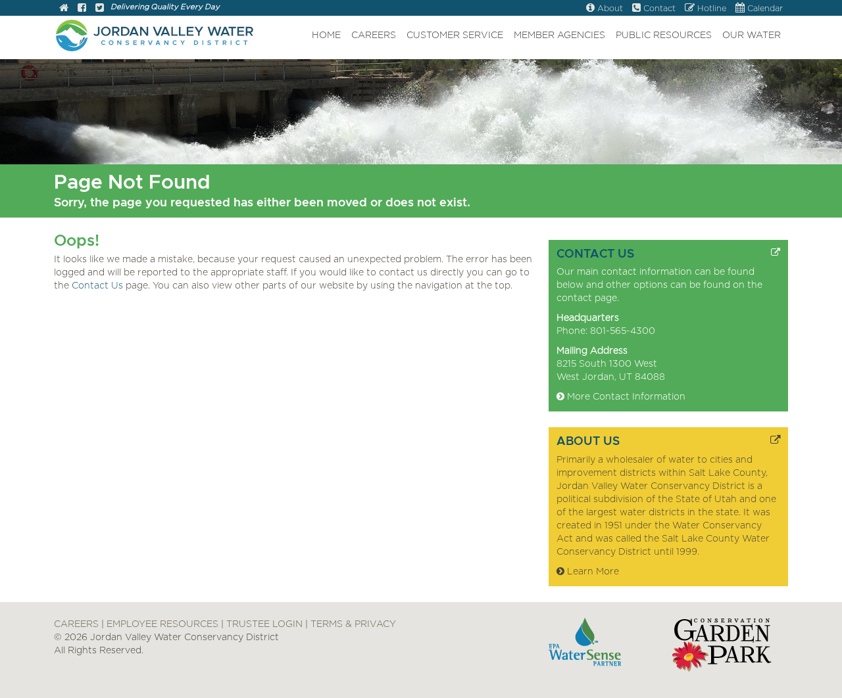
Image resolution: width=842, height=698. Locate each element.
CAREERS (373, 35)
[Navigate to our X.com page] (99, 9)
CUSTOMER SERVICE (455, 35)
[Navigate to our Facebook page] (81, 9)
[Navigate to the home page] (64, 9)
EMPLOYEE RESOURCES (162, 624)
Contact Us (97, 286)
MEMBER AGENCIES (559, 35)
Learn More (591, 571)
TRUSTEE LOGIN (264, 624)
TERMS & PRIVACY (353, 624)
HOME (326, 35)
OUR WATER (751, 35)
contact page (587, 298)
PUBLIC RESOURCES (664, 35)
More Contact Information (624, 397)
